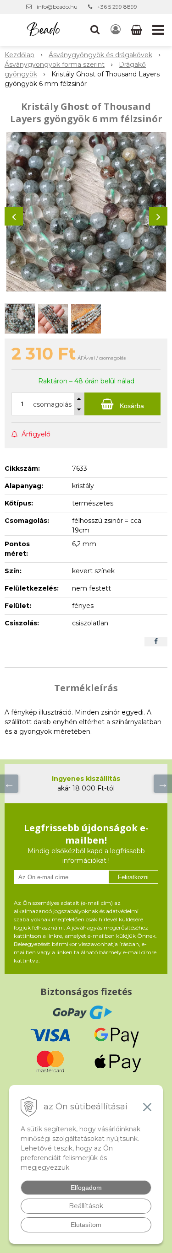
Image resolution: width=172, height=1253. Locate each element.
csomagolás (52, 404)
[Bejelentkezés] (116, 30)
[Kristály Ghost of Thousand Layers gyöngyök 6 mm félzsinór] (86, 212)
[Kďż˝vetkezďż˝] (163, 783)
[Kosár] (137, 30)
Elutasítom (86, 1224)
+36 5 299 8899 (117, 6)
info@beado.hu (57, 6)
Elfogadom (86, 1187)
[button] (95, 30)
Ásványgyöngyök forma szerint (55, 64)
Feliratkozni (133, 877)
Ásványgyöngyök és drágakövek (100, 55)
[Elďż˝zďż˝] (9, 783)
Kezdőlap (19, 55)
